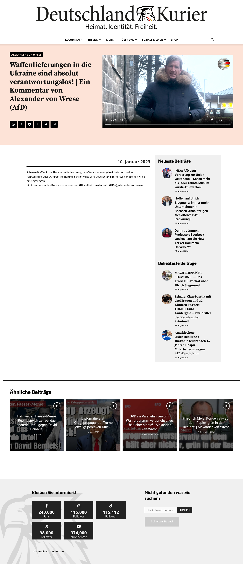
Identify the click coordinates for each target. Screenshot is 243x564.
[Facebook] (37, 124)
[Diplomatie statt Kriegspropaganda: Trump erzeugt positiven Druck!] (93, 425)
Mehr (109, 39)
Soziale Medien (152, 39)
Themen (93, 39)
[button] (212, 40)
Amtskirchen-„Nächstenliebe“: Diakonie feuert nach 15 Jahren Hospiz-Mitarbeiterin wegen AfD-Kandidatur (192, 343)
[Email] (54, 124)
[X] (21, 124)
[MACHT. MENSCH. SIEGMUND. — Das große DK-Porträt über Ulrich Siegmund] (167, 275)
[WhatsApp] (13, 124)
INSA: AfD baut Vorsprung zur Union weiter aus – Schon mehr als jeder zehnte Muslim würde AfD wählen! (192, 179)
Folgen (79, 502)
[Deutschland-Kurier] (121, 18)
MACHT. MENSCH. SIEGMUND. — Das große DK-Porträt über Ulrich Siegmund (191, 279)
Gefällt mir (46, 502)
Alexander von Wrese (26, 54)
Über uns (128, 39)
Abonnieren (78, 523)
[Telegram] (29, 124)
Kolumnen (72, 39)
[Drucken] (45, 124)
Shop (174, 39)
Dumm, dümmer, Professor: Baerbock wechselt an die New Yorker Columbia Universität (189, 239)
